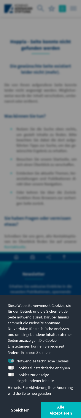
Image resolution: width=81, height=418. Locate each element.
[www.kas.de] (18, 8)
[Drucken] (16, 257)
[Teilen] (48, 257)
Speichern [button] (20, 410)
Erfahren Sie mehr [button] (36, 352)
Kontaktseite (14, 246)
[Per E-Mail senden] (32, 257)
